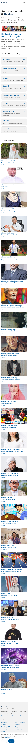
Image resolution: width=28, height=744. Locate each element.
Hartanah (17, 724)
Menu (24, 2)
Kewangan (4, 722)
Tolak (4, 741)
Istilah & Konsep (5, 729)
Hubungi (9, 715)
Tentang (3, 715)
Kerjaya (17, 726)
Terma (21, 715)
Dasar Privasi (15, 715)
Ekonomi (3, 724)
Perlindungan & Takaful (7, 726)
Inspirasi (3, 731)
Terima (11, 741)
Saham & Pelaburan (20, 722)
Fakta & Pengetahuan (20, 729)
